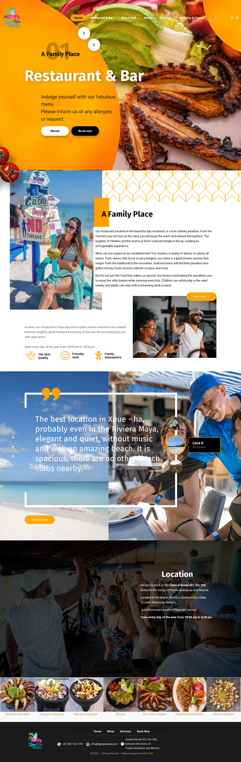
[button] (13, 437)
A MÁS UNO (147, 753)
